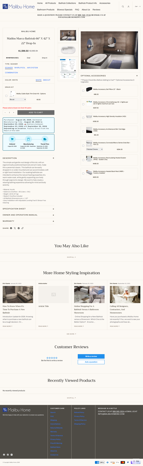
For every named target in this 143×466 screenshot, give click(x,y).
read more (7, 326)
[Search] (122, 6)
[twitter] (15, 229)
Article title (43, 306)
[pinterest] (19, 229)
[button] (128, 6)
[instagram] (11, 454)
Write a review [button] (91, 356)
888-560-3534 (118, 411)
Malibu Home (12, 462)
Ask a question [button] (91, 362)
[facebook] (11, 229)
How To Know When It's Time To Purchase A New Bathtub (14, 309)
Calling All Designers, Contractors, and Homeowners (119, 309)
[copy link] (22, 229)
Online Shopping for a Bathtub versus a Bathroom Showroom (86, 309)
